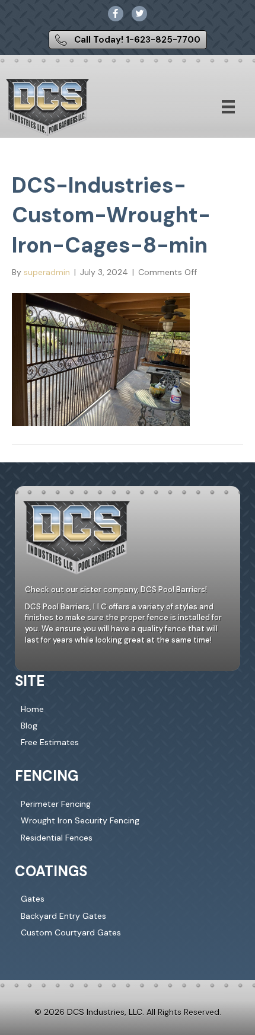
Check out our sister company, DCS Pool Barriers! (116, 589)
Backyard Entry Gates (63, 916)
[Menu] (228, 107)
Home (32, 709)
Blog (29, 725)
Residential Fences (57, 837)
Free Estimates (50, 742)
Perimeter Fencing (56, 803)
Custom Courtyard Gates (71, 932)
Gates (32, 898)
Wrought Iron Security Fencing (80, 820)
